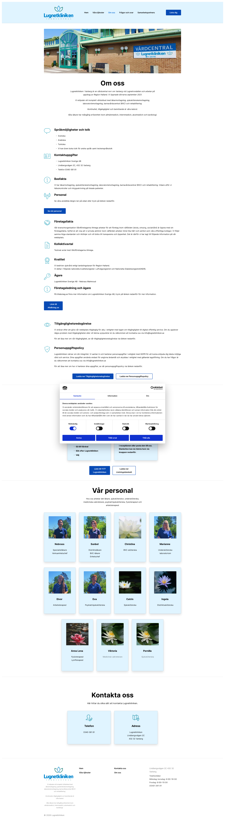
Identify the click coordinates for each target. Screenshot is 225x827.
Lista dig (173, 12)
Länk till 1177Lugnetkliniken (99, 470)
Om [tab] (147, 396)
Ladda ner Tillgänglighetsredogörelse (93, 376)
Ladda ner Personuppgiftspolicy (134, 376)
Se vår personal (55, 211)
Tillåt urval (112, 438)
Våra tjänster (85, 772)
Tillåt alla (146, 438)
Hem (81, 768)
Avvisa (79, 438)
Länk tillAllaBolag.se (53, 306)
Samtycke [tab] (77, 396)
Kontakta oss (120, 768)
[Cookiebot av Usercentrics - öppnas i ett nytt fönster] (152, 388)
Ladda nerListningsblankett (124, 470)
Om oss (117, 772)
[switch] (99, 428)
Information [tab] (112, 396)
